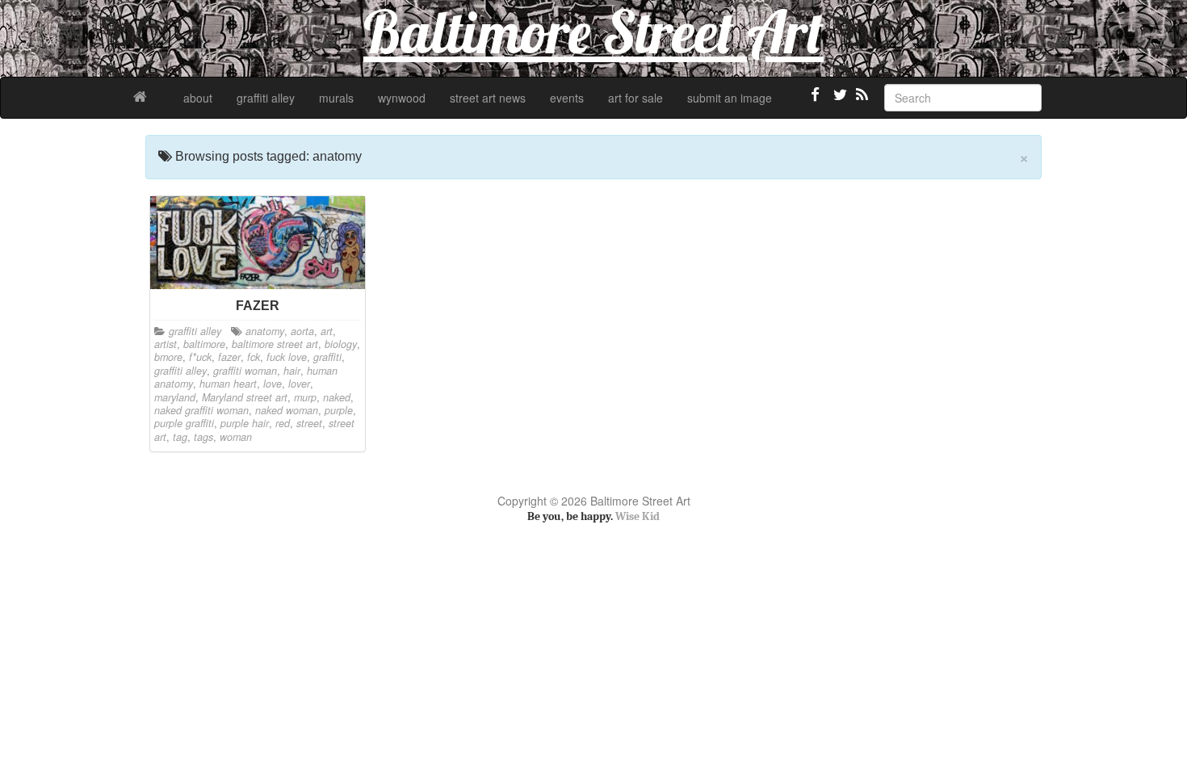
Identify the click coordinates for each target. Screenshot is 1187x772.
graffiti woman (245, 370)
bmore (168, 357)
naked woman (286, 410)
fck (253, 357)
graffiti (327, 357)
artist (165, 344)
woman (236, 437)
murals (336, 98)
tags (203, 437)
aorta (302, 331)
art (327, 331)
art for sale (635, 98)
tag (180, 437)
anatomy (264, 331)
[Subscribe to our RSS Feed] (860, 101)
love (272, 383)
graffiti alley (266, 98)
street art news (488, 98)
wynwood (402, 98)
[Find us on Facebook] (815, 101)
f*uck (200, 357)
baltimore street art (275, 344)
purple (339, 410)
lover (299, 383)
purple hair (244, 423)
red (282, 423)
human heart (228, 383)
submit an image (729, 98)
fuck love (286, 357)
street (309, 423)
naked (336, 397)
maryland (174, 397)
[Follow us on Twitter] (838, 101)
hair (291, 370)
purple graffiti (184, 423)
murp (305, 397)
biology (341, 344)
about (197, 98)
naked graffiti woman (201, 410)
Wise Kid (637, 516)
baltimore (204, 344)
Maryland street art (244, 397)
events (567, 98)
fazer (229, 357)
